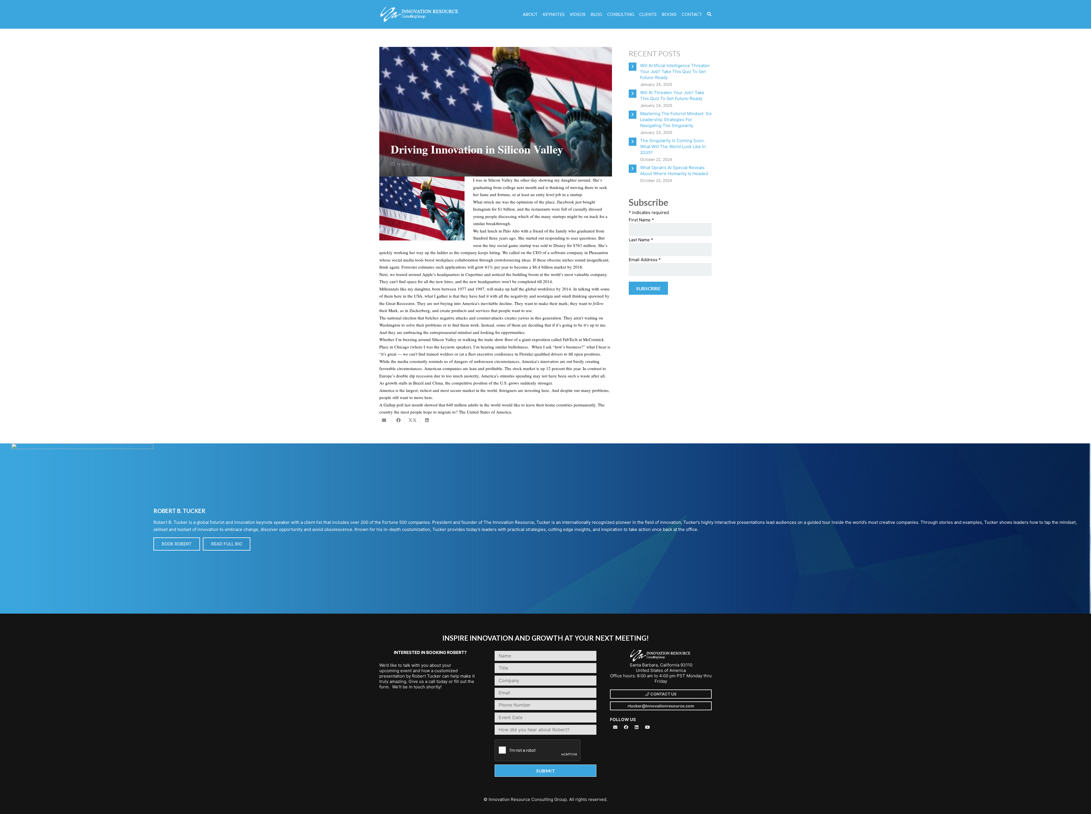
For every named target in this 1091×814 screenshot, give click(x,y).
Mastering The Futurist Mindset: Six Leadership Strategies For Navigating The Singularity (676, 119)
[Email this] (385, 420)
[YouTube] (647, 727)
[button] (709, 14)
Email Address (645, 259)
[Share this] (398, 420)
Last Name (641, 239)
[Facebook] (626, 727)
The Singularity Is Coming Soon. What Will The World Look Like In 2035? (673, 146)
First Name (641, 220)
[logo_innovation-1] (420, 14)
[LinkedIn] (636, 727)
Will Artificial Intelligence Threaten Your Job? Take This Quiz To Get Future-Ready (675, 71)
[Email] (615, 727)
